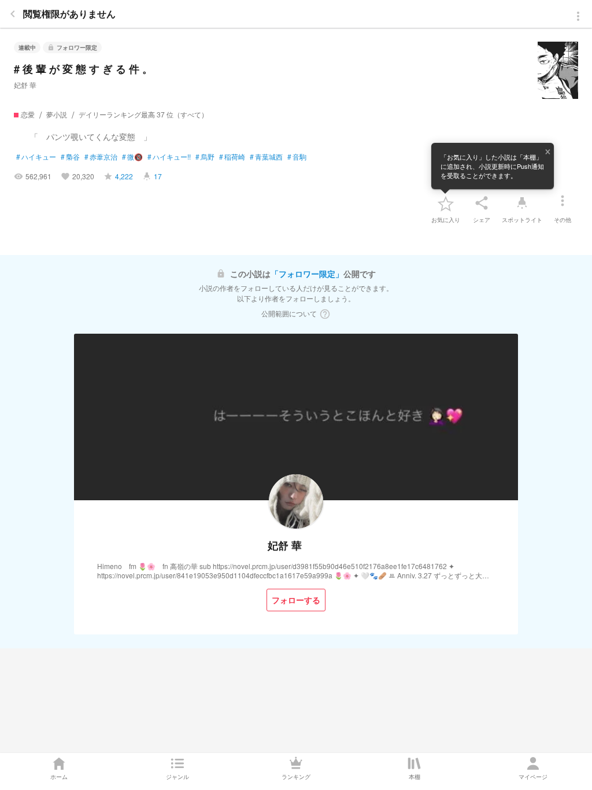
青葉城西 (266, 156)
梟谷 (70, 156)
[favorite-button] (445, 203)
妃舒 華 (25, 85)
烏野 (204, 156)
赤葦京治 (100, 156)
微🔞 (132, 156)
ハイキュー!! (169, 156)
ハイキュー (36, 156)
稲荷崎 (232, 156)
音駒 (296, 156)
